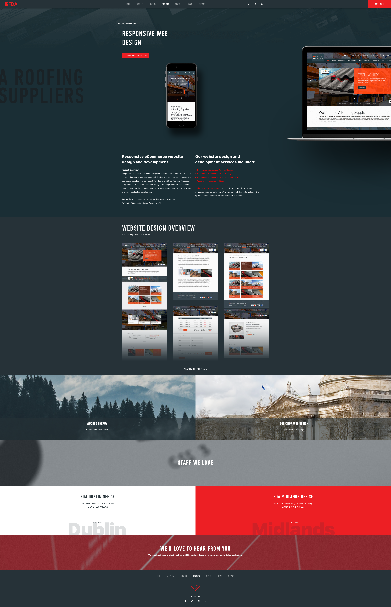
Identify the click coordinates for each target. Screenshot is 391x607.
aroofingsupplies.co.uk (133, 56)
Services (153, 4)
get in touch (379, 4)
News (190, 4)
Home (128, 4)
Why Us (177, 4)
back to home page (129, 24)
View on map (97, 523)
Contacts (202, 4)
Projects (165, 4)
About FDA (140, 4)
